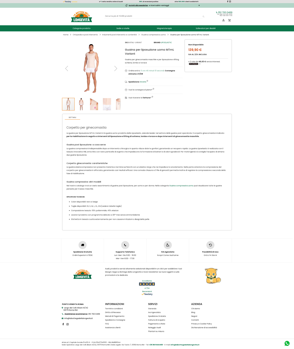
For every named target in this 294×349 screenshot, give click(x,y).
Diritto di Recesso (113, 312)
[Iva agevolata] (168, 245)
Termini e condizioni (114, 308)
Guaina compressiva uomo (153, 34)
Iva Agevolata (154, 312)
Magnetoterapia (164, 28)
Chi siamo (195, 308)
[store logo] (81, 16)
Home (66, 34)
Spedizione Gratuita (157, 316)
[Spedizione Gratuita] (83, 245)
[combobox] (153, 16)
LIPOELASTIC (166, 42)
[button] (66, 68)
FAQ (107, 323)
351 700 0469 (225, 12)
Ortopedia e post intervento (85, 34)
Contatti (195, 320)
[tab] (72, 117)
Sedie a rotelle (122, 28)
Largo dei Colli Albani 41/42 (76, 308)
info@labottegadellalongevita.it (78, 318)
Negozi (194, 316)
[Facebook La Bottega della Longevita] (228, 1)
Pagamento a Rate (156, 323)
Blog (193, 312)
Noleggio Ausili (154, 327)
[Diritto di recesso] (210, 245)
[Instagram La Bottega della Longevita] (230, 1)
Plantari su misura (156, 331)
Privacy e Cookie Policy (201, 323)
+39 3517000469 (156, 345)
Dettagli (72, 117)
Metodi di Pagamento (114, 316)
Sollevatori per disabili (205, 28)
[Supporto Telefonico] (125, 245)
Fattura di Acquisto (156, 320)
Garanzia (152, 308)
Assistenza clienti (112, 327)
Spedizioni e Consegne (115, 320)
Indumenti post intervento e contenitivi (119, 34)
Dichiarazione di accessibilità (204, 327)
